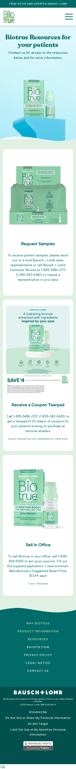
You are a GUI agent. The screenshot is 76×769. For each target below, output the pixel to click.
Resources (38, 639)
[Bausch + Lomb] (38, 694)
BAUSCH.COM (38, 647)
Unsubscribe (38, 712)
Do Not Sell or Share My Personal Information (38, 718)
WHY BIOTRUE (38, 623)
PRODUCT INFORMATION (38, 631)
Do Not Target (38, 724)
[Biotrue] (9, 16)
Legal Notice (38, 663)
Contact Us (38, 671)
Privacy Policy (38, 655)
